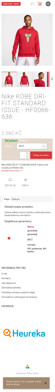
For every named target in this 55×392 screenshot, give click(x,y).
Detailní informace (11, 170)
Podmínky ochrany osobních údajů (18, 292)
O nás (4, 273)
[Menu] (48, 4)
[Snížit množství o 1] (27, 157)
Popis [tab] (7, 199)
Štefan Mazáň (32, 373)
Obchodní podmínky (11, 287)
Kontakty (6, 278)
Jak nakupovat (9, 283)
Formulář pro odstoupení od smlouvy (19, 297)
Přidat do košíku (41, 155)
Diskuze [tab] (16, 199)
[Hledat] (32, 4)
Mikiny (30, 227)
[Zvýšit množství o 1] (27, 153)
